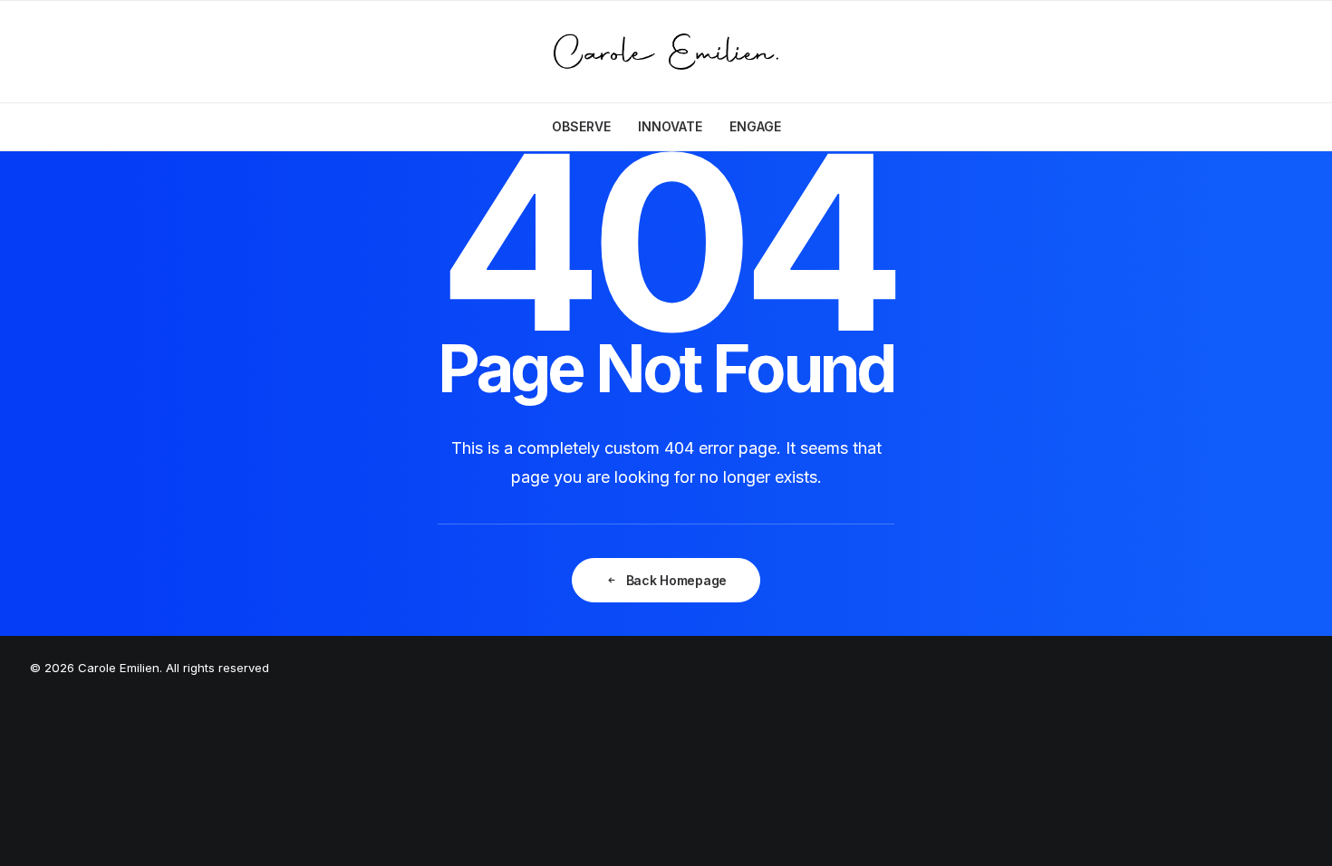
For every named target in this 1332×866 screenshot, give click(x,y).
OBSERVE (581, 126)
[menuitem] (587, 126)
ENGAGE (755, 126)
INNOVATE (670, 126)
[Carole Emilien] (666, 52)
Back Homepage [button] (676, 580)
